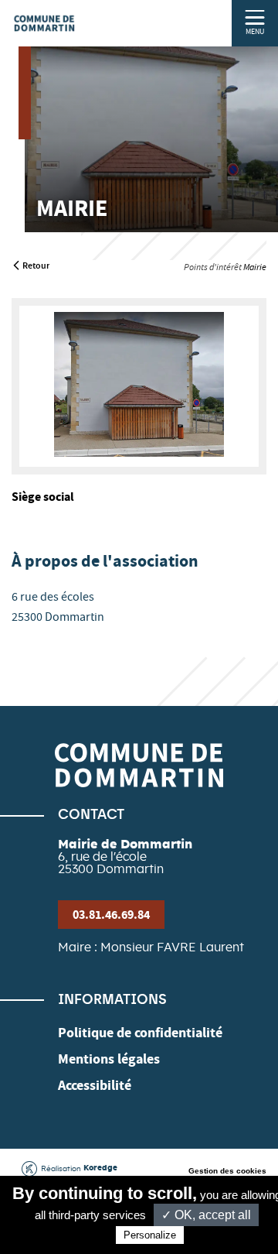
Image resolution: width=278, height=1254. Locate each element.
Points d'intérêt (213, 267)
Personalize (150, 1235)
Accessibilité (94, 1085)
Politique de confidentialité (140, 1032)
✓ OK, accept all (206, 1214)
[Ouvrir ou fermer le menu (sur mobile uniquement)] (255, 16)
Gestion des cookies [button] (227, 1171)
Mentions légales (109, 1059)
